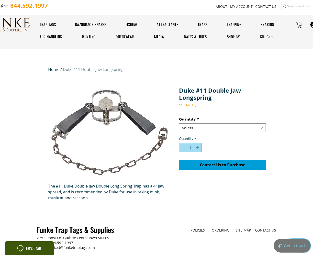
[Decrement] (183, 147)
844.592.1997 (61, 242)
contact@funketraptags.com (71, 247)
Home (53, 69)
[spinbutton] (190, 147)
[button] (299, 25)
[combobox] (222, 127)
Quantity (189, 119)
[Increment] (198, 147)
